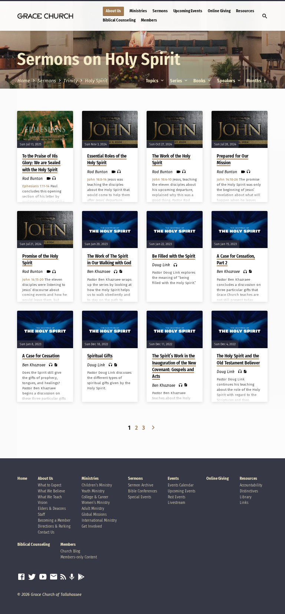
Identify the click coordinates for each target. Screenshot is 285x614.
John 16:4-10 (161, 179)
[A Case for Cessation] (45, 329)
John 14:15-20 (32, 279)
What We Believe (51, 491)
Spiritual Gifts (99, 356)
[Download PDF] (120, 271)
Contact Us (46, 532)
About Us (113, 11)
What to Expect (49, 485)
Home (23, 80)
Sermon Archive (140, 485)
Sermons (160, 11)
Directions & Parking (54, 526)
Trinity (70, 80)
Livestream (176, 502)
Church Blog (70, 551)
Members (149, 20)
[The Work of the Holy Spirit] (175, 129)
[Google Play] (81, 577)
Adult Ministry (93, 508)
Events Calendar (181, 485)
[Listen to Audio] (54, 178)
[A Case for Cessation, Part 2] (240, 229)
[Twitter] (32, 577)
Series (176, 80)
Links (244, 502)
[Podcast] (72, 577)
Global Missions (94, 514)
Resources (245, 11)
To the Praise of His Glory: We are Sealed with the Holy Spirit (41, 163)
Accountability (251, 485)
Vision (43, 502)
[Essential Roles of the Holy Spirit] (110, 129)
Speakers (226, 80)
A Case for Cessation (40, 356)
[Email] (53, 577)
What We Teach (50, 497)
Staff (41, 514)
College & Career (95, 497)
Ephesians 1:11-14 (35, 186)
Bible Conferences (142, 491)
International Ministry (99, 520)
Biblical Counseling (119, 20)
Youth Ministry (93, 491)
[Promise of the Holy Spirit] (45, 229)
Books (200, 80)
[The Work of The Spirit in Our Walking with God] (110, 229)
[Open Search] (265, 16)
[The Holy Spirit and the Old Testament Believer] (240, 329)
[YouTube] (43, 577)
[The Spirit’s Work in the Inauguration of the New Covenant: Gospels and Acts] (175, 329)
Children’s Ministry (97, 485)
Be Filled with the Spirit (173, 256)
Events (173, 478)
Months (254, 80)
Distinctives (249, 491)
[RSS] (63, 577)
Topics (153, 80)
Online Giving (219, 11)
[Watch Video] (48, 179)
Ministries (138, 11)
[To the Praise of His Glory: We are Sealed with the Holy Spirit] (45, 129)
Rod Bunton (32, 178)
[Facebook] (21, 577)
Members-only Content (78, 557)
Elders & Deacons (52, 508)
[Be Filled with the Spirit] (175, 229)
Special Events (139, 497)
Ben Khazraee (98, 271)
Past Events (176, 497)
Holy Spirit (96, 80)
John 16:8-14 (97, 179)
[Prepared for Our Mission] (240, 129)
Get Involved (92, 526)
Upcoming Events (187, 11)
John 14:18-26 (227, 179)
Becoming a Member (54, 520)
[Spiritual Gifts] (110, 329)
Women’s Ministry (96, 502)
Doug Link (161, 265)
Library (246, 497)
